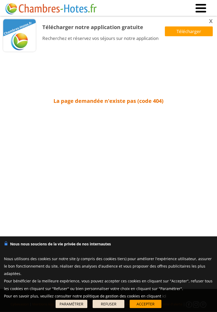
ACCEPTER (146, 303)
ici (164, 296)
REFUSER (108, 303)
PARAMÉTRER (71, 303)
